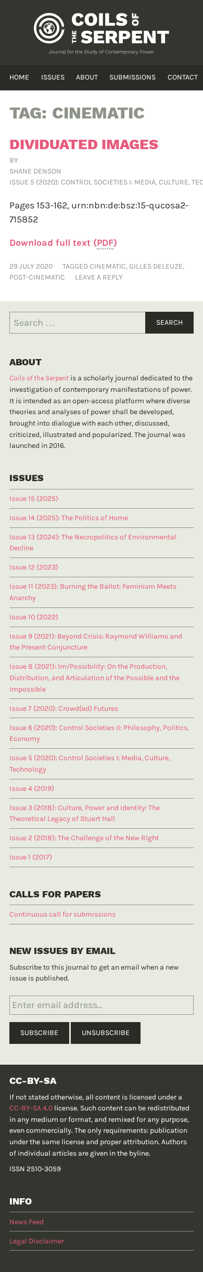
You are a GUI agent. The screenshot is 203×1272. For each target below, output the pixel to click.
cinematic (108, 266)
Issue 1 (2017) (30, 857)
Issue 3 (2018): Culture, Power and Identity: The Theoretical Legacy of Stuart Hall (84, 813)
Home (19, 77)
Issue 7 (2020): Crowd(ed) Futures (63, 708)
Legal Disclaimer (36, 1241)
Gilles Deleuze (156, 266)
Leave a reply (99, 277)
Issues (53, 77)
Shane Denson (35, 171)
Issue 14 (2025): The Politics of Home (68, 517)
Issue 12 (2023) (33, 567)
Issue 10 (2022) (33, 617)
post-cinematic (37, 277)
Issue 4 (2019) (31, 788)
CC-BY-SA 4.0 (31, 1108)
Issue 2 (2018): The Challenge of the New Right (84, 837)
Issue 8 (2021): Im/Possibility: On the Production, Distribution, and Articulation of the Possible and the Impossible (94, 677)
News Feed (26, 1221)
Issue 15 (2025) (33, 498)
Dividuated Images (83, 144)
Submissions (132, 77)
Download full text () (63, 242)
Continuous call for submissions (62, 914)
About (87, 77)
